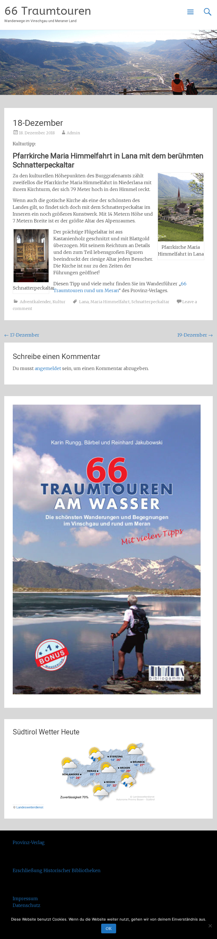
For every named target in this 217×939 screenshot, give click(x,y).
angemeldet (48, 368)
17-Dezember (21, 335)
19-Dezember (195, 335)
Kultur (59, 301)
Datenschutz (26, 905)
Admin (73, 132)
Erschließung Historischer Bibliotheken (57, 870)
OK (109, 928)
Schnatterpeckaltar (150, 301)
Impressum (25, 898)
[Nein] (210, 926)
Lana (84, 301)
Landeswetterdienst (29, 807)
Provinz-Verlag (29, 842)
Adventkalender (35, 301)
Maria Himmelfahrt (110, 301)
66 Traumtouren (47, 11)
